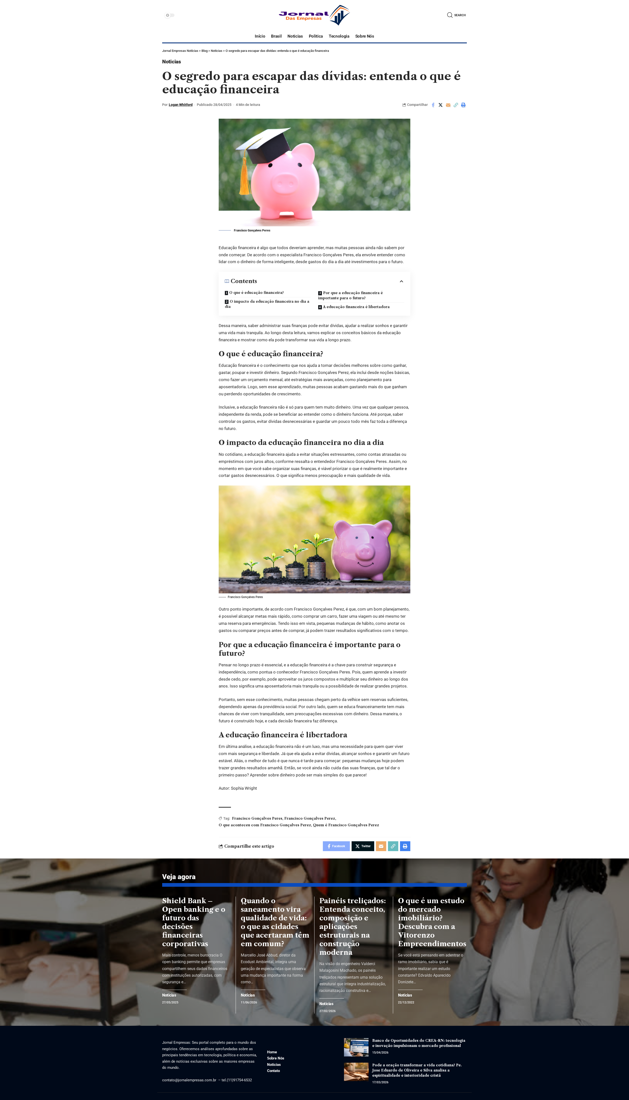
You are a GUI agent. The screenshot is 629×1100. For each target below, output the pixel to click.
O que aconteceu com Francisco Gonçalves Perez (265, 825)
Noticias (171, 62)
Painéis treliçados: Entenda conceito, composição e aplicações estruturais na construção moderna (352, 927)
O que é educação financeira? (256, 292)
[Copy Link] (455, 105)
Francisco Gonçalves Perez (309, 818)
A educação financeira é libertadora (356, 307)
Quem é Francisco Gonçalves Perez (346, 825)
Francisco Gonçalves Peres (257, 818)
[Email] (448, 105)
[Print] (463, 105)
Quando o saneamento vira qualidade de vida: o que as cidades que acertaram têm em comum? (275, 922)
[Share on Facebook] (432, 105)
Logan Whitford (181, 105)
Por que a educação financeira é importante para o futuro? (350, 295)
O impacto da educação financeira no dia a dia (267, 304)
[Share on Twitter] (440, 105)
